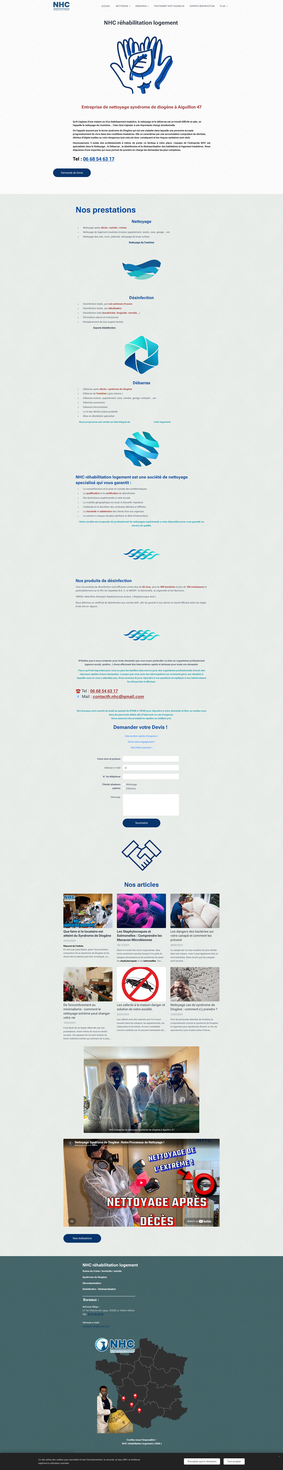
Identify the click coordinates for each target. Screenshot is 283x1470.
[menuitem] (106, 6)
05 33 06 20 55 (95, 1314)
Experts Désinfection (104, 327)
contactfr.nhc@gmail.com (96, 1326)
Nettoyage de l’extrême (141, 242)
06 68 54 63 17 (98, 159)
